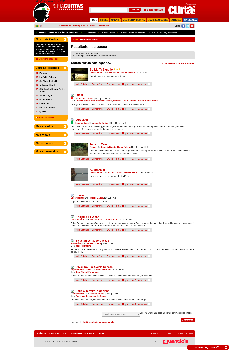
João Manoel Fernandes (87, 272)
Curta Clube (166, 333)
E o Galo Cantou (47, 108)
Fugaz (79, 95)
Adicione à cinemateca (137, 84)
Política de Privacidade (184, 333)
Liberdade (44, 103)
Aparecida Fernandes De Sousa (91, 296)
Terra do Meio (98, 144)
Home (75, 39)
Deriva (80, 195)
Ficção (93, 147)
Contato (101, 333)
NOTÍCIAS (176, 20)
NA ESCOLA (190, 20)
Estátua (43, 73)
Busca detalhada (155, 10)
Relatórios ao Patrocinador (82, 333)
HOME (94, 20)
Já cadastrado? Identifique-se (72, 26)
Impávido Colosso (47, 77)
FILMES (104, 20)
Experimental (96, 72)
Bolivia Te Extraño (101, 69)
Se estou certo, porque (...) (92, 240)
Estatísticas (41, 333)
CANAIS (115, 20)
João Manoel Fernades (101, 101)
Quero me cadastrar (48, 59)
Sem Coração (45, 95)
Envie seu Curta (158, 20)
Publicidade (54, 333)
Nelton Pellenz (124, 147)
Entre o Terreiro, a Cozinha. (93, 291)
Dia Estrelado (45, 99)
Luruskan (82, 119)
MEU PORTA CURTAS (134, 20)
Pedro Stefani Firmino (147, 101)
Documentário (82, 123)
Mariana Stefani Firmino (124, 101)
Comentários (97, 84)
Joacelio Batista (127, 72)
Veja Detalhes (82, 84)
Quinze (42, 112)
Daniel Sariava (83, 101)
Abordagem (97, 169)
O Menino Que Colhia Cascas (94, 267)
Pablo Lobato (112, 219)
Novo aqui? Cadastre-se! (98, 26)
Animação (76, 243)
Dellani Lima (113, 72)
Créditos (154, 333)
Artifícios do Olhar (87, 216)
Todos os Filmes (46, 117)
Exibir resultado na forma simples (178, 63)
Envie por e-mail (114, 84)
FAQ (65, 333)
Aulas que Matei (47, 85)
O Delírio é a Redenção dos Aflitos (52, 90)
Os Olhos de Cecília (48, 81)
